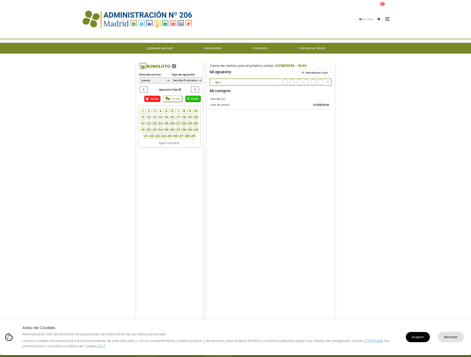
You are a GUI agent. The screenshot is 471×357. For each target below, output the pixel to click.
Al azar (175, 99)
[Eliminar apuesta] (327, 82)
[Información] (174, 66)
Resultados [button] (213, 48)
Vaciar (154, 99)
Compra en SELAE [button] (312, 48)
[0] (380, 19)
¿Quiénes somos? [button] (159, 48)
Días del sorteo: (150, 74)
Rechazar (451, 337)
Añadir (195, 99)
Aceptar (418, 337)
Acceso (368, 19)
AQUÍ (101, 346)
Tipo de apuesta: (183, 74)
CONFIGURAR (373, 340)
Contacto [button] (260, 48)
